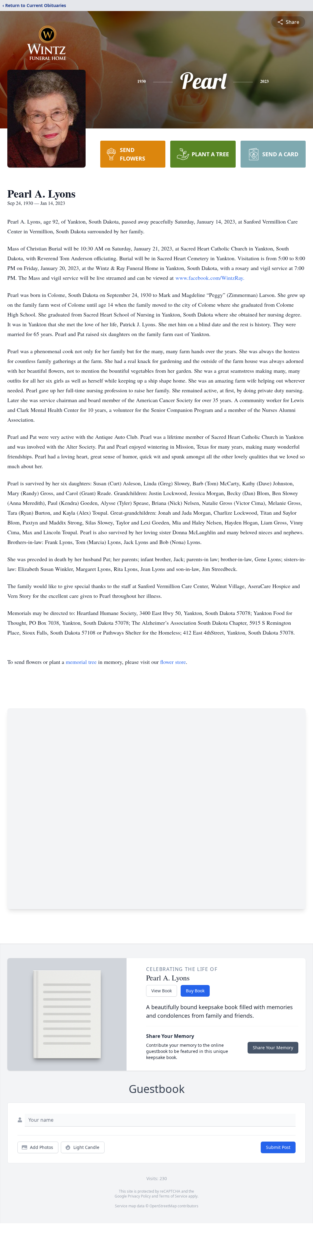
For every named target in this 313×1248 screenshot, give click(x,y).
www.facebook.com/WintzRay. (210, 277)
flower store (173, 661)
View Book (161, 991)
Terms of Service (173, 1196)
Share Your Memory (273, 1047)
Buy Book (195, 991)
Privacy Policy (139, 1196)
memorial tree (81, 661)
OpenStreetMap (163, 1206)
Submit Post (278, 1147)
